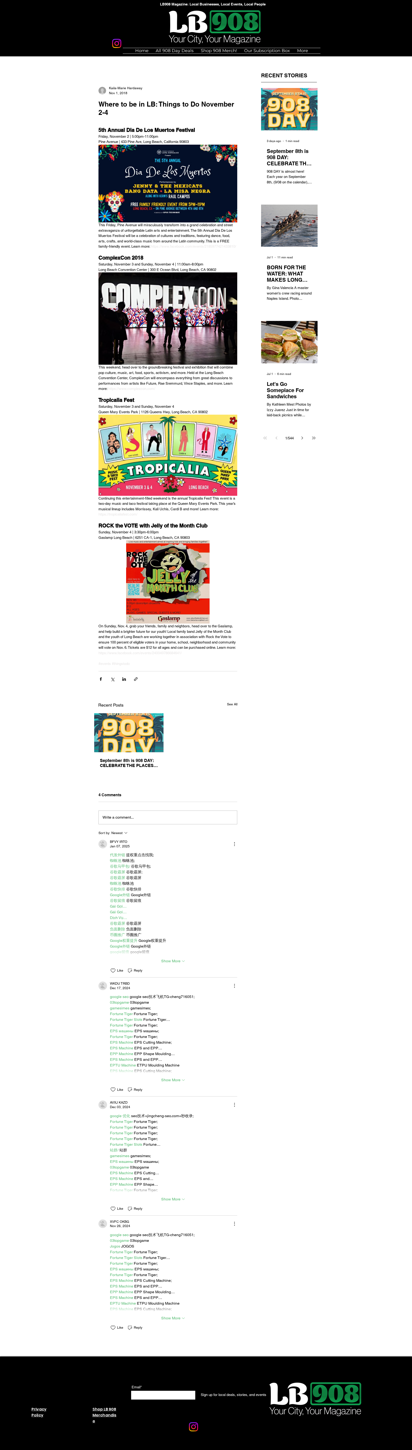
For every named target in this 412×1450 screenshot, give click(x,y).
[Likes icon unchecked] (113, 970)
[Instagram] (117, 43)
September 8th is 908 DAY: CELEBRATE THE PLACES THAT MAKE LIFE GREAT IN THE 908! (128, 763)
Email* (137, 1387)
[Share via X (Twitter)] (112, 679)
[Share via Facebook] (100, 679)
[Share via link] (136, 679)
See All (232, 704)
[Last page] (313, 438)
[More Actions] (234, 844)
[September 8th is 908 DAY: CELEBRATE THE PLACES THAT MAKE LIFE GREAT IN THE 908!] (129, 732)
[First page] (265, 438)
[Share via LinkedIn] (124, 679)
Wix (175, 1447)
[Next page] (302, 438)
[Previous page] (276, 438)
